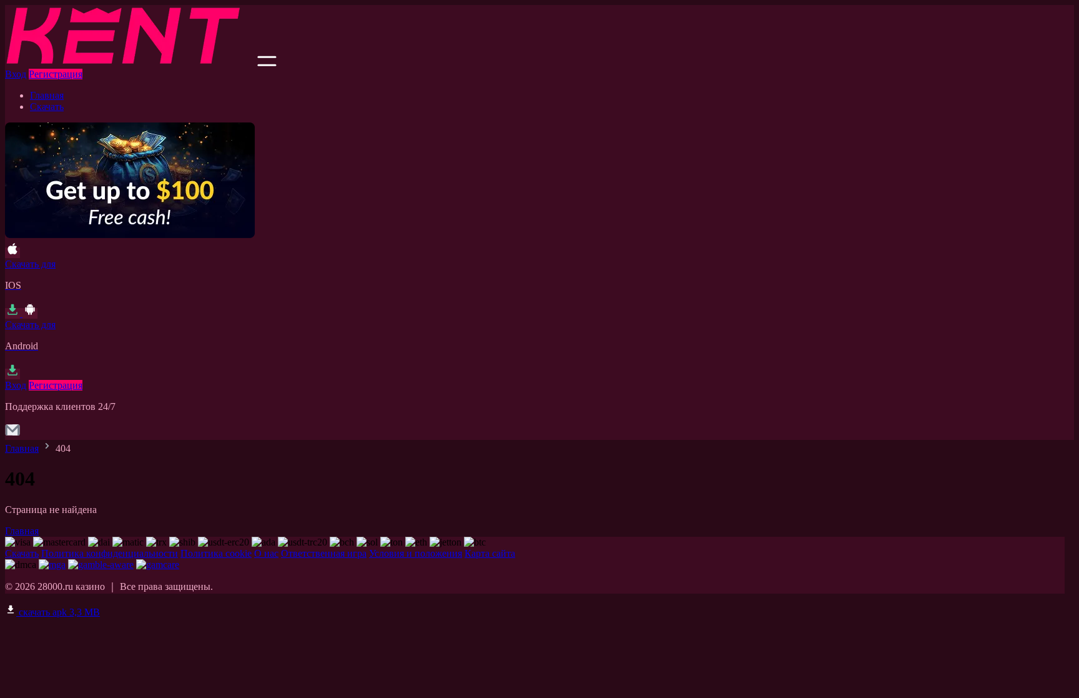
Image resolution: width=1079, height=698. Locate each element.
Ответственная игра (324, 553)
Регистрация (55, 74)
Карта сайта (490, 553)
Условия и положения (415, 553)
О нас (266, 553)
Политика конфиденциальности (109, 553)
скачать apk (58, 612)
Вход (15, 74)
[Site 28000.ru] (130, 62)
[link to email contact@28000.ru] (12, 434)
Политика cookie (216, 553)
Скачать (47, 106)
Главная (47, 95)
